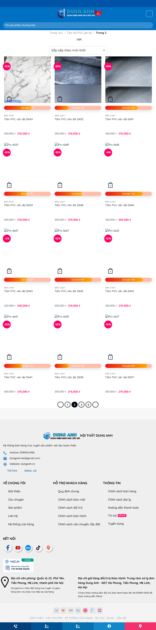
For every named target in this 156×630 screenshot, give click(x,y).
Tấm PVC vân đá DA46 (119, 205)
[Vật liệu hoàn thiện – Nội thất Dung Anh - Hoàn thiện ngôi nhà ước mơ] (78, 13)
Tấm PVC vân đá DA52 (69, 119)
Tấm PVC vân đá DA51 (119, 119)
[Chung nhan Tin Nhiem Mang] (18, 614)
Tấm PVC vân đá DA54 (18, 119)
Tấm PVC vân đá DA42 (119, 291)
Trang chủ (56, 32)
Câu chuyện (16, 499)
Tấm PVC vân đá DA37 (119, 377)
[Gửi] (148, 25)
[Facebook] (8, 597)
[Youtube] (18, 597)
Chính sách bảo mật (71, 499)
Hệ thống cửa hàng (21, 524)
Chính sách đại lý (119, 499)
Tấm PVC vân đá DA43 (69, 291)
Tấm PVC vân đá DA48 (69, 205)
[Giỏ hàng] (149, 14)
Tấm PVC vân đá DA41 (18, 377)
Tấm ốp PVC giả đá (79, 32)
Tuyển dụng (116, 523)
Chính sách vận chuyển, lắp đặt (79, 524)
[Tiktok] (39, 597)
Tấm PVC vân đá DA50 (18, 205)
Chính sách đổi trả (70, 507)
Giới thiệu (14, 491)
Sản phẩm (15, 507)
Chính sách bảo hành (72, 516)
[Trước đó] (60, 405)
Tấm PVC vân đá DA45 (18, 291)
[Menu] (5, 14)
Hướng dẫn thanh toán (123, 507)
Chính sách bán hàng (122, 491)
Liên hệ (13, 516)
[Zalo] (28, 597)
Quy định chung (68, 491)
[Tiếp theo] (95, 405)
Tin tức (112, 515)
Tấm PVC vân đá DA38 (69, 377)
